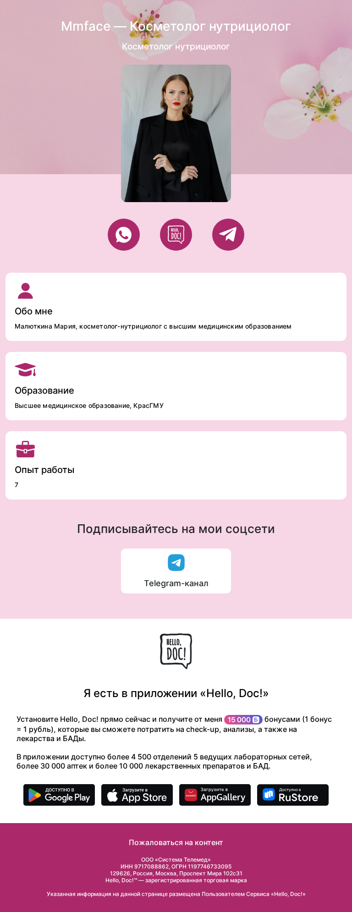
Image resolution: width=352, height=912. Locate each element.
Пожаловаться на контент (176, 842)
